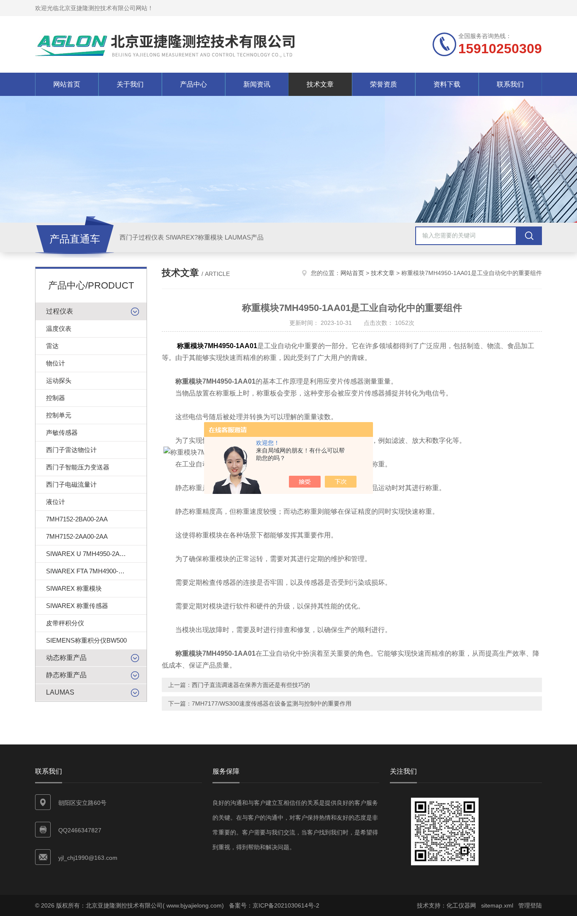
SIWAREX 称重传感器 (77, 605)
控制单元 (58, 415)
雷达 (52, 345)
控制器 (55, 397)
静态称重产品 (66, 675)
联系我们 (510, 84)
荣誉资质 (383, 84)
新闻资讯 (256, 84)
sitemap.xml (497, 905)
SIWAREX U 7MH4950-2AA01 (88, 553)
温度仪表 (58, 328)
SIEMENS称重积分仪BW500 (86, 640)
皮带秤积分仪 (65, 623)
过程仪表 (59, 311)
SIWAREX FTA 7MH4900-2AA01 (91, 571)
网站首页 (66, 84)
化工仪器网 (461, 905)
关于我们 (130, 84)
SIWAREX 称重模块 (74, 588)
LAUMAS (60, 692)
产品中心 (193, 84)
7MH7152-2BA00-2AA (77, 519)
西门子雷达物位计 (71, 449)
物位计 (55, 363)
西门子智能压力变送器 (77, 467)
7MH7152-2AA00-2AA (77, 536)
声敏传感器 (62, 432)
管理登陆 (530, 905)
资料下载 (446, 84)
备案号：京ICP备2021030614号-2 (274, 905)
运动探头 (58, 380)
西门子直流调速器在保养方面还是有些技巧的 (251, 685)
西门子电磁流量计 (71, 484)
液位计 (55, 501)
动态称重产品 (66, 657)
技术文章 (320, 84)
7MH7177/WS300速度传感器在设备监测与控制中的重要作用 (271, 703)
